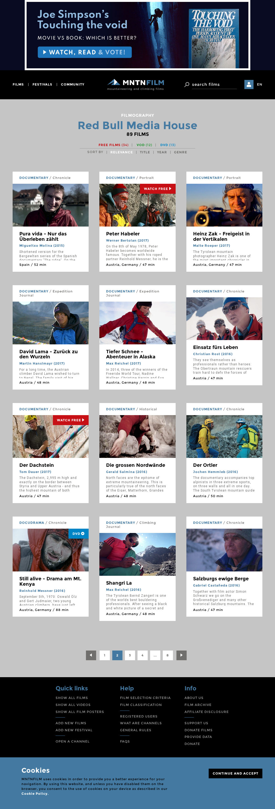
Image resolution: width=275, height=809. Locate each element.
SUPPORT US (196, 723)
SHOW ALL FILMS (72, 698)
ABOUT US (194, 698)
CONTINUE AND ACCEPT (235, 773)
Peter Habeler (123, 234)
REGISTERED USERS (139, 716)
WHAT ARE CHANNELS (141, 723)
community (72, 84)
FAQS (125, 741)
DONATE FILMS (198, 730)
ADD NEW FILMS (71, 723)
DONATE (192, 744)
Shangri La (119, 583)
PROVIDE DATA (198, 737)
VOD (144, 145)
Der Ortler (205, 465)
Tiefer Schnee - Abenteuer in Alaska (130, 354)
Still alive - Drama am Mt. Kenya (50, 581)
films (18, 84)
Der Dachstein (36, 465)
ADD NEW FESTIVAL (74, 730)
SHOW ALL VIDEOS (73, 705)
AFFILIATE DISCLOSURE (206, 712)
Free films (114, 145)
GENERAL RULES (135, 730)
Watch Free (156, 189)
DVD (168, 145)
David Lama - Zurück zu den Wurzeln (48, 354)
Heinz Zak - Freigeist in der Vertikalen (221, 236)
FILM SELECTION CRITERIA (145, 698)
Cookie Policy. (35, 794)
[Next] (181, 655)
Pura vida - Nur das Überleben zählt (43, 236)
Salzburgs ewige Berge (221, 579)
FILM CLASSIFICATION (141, 705)
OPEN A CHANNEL (73, 741)
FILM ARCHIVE (198, 705)
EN (259, 84)
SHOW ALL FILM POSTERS (80, 712)
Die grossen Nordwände (135, 465)
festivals (42, 84)
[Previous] (91, 655)
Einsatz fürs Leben (215, 347)
